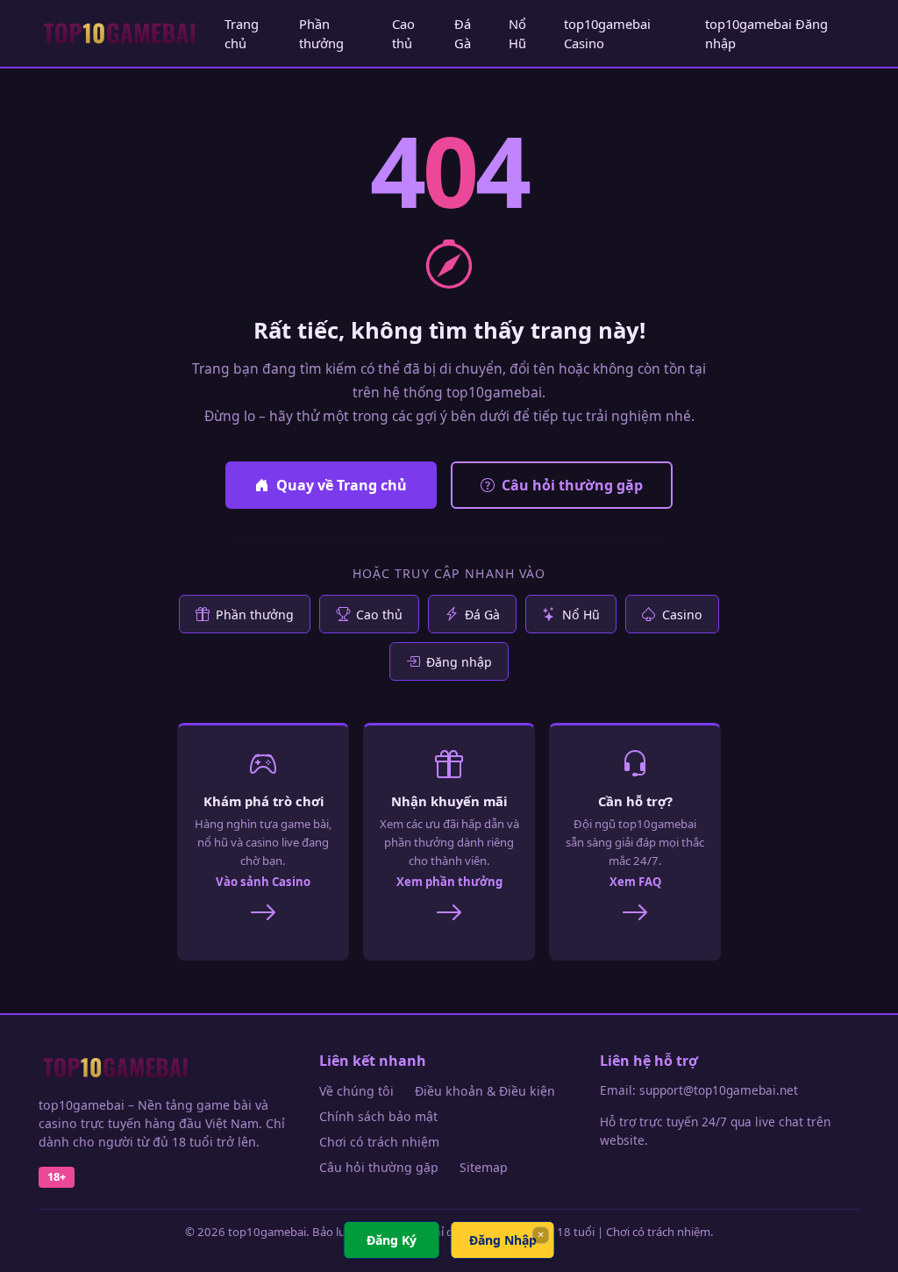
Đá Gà (462, 33)
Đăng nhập (459, 662)
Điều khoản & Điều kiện (485, 1091)
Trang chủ (241, 33)
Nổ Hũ (517, 33)
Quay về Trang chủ (341, 485)
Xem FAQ (635, 882)
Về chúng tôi (356, 1091)
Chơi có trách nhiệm (379, 1141)
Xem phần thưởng (449, 882)
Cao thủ (403, 33)
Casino (682, 614)
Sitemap (484, 1167)
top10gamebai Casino (607, 33)
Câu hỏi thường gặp (572, 485)
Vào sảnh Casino (263, 882)
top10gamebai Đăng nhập (766, 33)
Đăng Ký (392, 1240)
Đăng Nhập (503, 1240)
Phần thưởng (321, 33)
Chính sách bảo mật (378, 1116)
